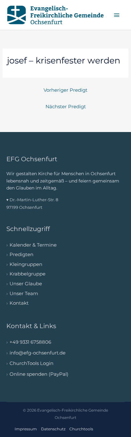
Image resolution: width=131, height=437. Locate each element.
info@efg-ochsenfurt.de (38, 353)
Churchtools (81, 429)
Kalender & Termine (33, 245)
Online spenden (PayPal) (39, 374)
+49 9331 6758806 (30, 342)
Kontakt (19, 303)
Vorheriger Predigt (65, 90)
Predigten (21, 254)
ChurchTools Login (31, 363)
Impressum (26, 429)
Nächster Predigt (65, 106)
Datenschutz (53, 429)
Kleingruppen (26, 264)
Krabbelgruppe (27, 274)
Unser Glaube (26, 284)
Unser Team (24, 293)
